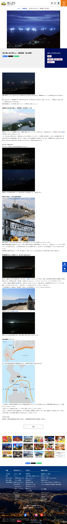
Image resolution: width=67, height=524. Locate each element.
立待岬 (17, 283)
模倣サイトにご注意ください (33, 505)
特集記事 (25, 8)
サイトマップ (37, 507)
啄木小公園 (15, 311)
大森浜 (27, 279)
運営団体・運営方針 (28, 507)
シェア (5, 56)
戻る (33, 426)
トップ (18, 8)
